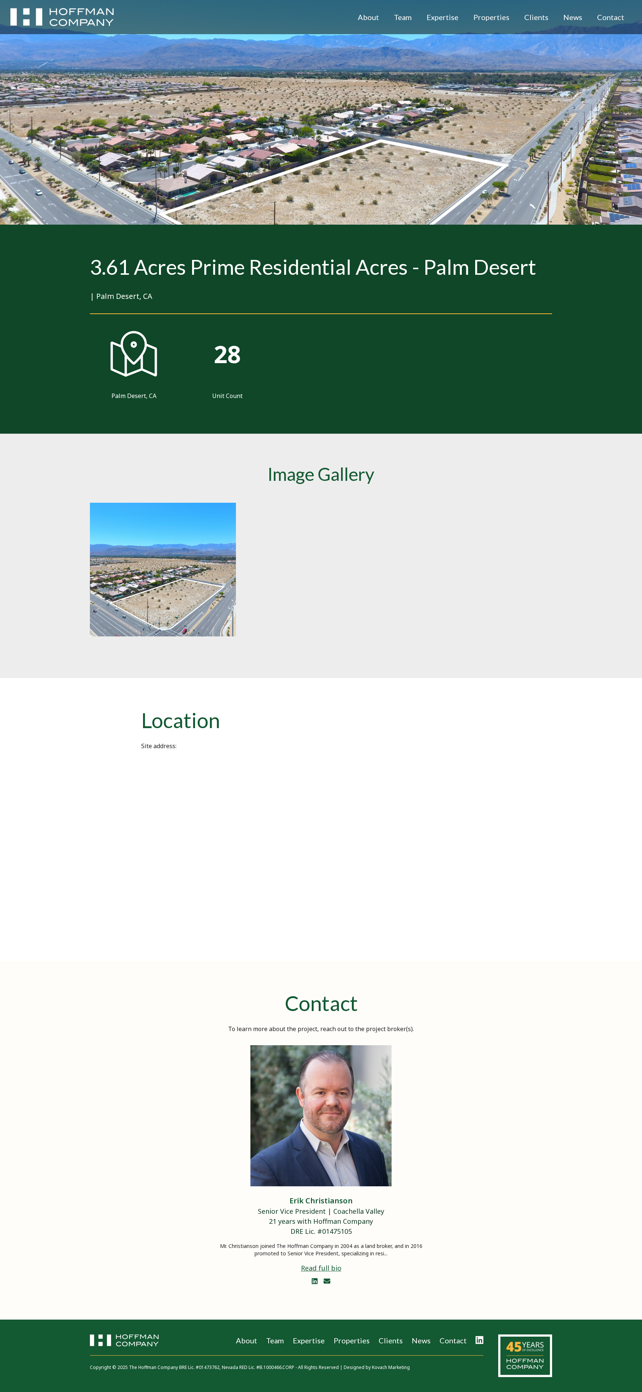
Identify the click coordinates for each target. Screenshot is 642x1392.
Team (403, 17)
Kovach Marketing (391, 1367)
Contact (610, 17)
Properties (491, 17)
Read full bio (321, 1268)
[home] (62, 17)
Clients (536, 17)
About (368, 17)
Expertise (442, 17)
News (572, 17)
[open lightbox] (163, 569)
